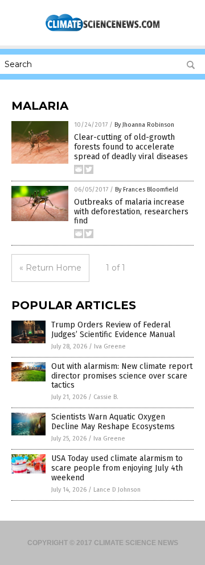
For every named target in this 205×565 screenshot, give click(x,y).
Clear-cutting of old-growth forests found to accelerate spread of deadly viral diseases (131, 146)
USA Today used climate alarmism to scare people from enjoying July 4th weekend (117, 468)
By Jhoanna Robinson (144, 124)
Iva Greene (110, 346)
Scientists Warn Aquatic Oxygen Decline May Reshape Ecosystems (113, 421)
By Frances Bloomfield (146, 189)
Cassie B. (105, 397)
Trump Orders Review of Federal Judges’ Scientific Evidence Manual (113, 329)
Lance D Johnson (117, 489)
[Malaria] (102, 30)
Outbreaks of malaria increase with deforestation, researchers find (131, 211)
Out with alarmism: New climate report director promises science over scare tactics (121, 376)
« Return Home (50, 268)
